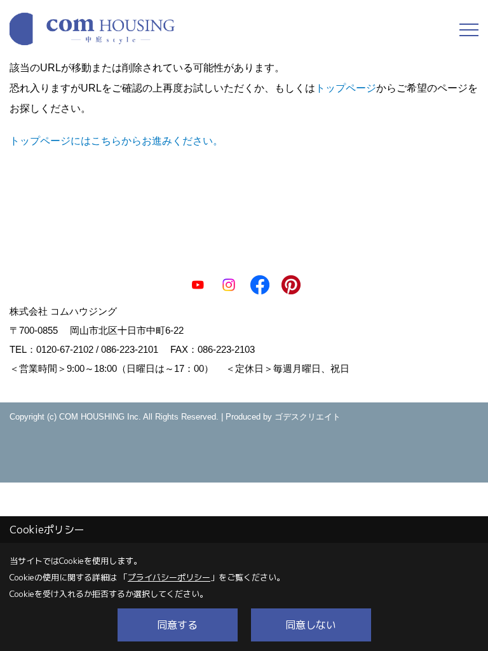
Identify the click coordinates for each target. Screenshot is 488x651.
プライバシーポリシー (169, 577)
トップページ (345, 88)
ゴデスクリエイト (307, 416)
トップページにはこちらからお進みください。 (116, 140)
